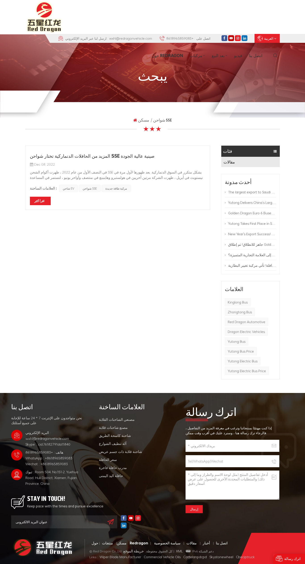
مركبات (196, 55)
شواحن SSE (90, 188)
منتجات (107, 543)
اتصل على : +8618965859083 (188, 38)
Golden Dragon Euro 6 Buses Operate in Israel (252, 213)
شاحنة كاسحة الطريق (115, 435)
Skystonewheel (221, 557)
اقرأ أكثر (39, 201)
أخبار (206, 543)
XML (179, 551)
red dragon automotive (246, 321)
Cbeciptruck (245, 557)
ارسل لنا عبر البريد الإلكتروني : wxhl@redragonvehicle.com (108, 38)
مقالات (229, 162)
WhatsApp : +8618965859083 (48, 458)
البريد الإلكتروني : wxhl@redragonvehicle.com (47, 435)
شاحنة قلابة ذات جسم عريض (120, 451)
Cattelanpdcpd (195, 557)
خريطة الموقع (133, 551)
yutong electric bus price (247, 370)
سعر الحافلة (108, 459)
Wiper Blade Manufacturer (120, 557)
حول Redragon (167, 55)
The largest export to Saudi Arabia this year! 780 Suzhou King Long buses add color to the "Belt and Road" (252, 192)
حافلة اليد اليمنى (111, 475)
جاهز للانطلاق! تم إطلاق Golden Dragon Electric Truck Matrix (252, 244)
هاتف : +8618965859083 (44, 452)
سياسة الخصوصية (167, 543)
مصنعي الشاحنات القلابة (117, 419)
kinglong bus (238, 302)
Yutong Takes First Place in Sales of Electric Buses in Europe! (252, 223)
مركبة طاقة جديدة (116, 188)
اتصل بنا (255, 55)
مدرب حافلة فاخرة (113, 467)
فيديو (238, 55)
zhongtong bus (240, 312)
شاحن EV (68, 188)
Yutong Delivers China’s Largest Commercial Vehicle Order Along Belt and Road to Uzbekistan (252, 202)
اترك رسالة (292, 558)
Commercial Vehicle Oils (162, 557)
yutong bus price (241, 351)
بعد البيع (218, 55)
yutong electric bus (242, 361)
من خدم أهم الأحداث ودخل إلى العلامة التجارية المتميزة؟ (252, 255)
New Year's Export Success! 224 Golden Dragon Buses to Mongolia (252, 234)
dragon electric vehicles (246, 331)
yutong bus (236, 341)
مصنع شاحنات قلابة (113, 427)
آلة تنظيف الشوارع (112, 443)
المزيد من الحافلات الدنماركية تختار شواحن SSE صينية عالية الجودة (92, 156)
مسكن (143, 120)
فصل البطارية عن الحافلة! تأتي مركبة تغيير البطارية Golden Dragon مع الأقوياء (252, 265)
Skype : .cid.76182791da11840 (47, 444)
